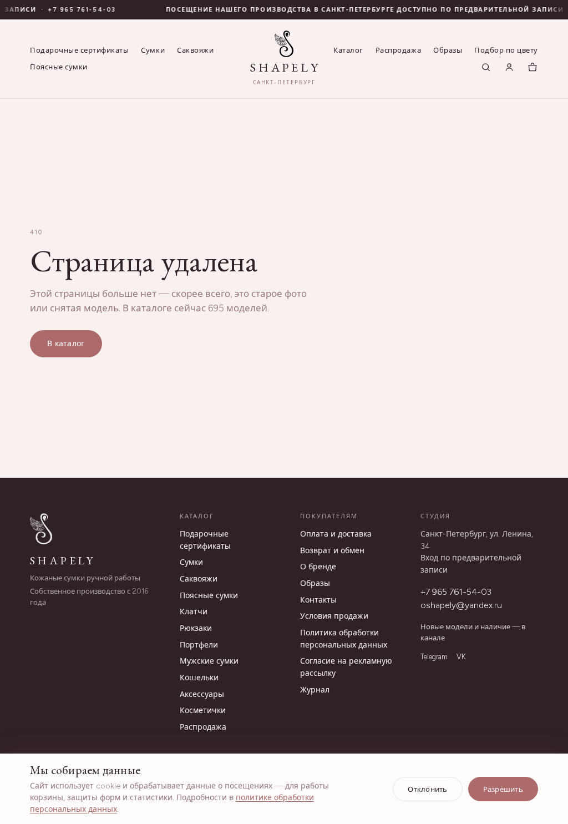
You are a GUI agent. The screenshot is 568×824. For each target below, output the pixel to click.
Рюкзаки (196, 628)
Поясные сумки (59, 67)
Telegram (434, 657)
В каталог (66, 343)
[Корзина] (532, 67)
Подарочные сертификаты (79, 50)
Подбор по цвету (506, 50)
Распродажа (398, 50)
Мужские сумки (209, 661)
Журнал (314, 690)
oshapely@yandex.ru (461, 605)
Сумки (153, 50)
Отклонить (427, 789)
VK (461, 657)
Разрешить (503, 789)
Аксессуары (202, 694)
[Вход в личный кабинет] (509, 67)
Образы (447, 50)
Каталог (348, 50)
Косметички (203, 710)
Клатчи (193, 611)
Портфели (199, 645)
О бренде (318, 567)
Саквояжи (195, 50)
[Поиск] (485, 67)
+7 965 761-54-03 (76, 9)
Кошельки (199, 678)
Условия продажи (334, 616)
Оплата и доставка (336, 534)
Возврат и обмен (332, 550)
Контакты (318, 600)
